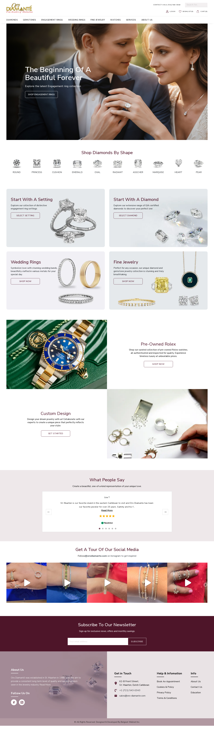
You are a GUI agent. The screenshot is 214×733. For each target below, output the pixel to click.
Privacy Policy (164, 692)
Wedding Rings (76, 19)
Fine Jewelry (98, 19)
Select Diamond (128, 215)
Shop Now (25, 281)
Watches (115, 19)
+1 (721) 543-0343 (167, 5)
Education (196, 692)
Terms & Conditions (167, 698)
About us (147, 19)
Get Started (55, 433)
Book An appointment (168, 681)
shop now (158, 364)
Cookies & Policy (165, 687)
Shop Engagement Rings (41, 94)
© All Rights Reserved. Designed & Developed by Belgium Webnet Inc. (107, 722)
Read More (107, 510)
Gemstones (29, 19)
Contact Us (196, 687)
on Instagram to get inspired (110, 556)
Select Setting (25, 215)
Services (131, 19)
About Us (196, 681)
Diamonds (12, 19)
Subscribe (137, 641)
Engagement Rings (52, 19)
